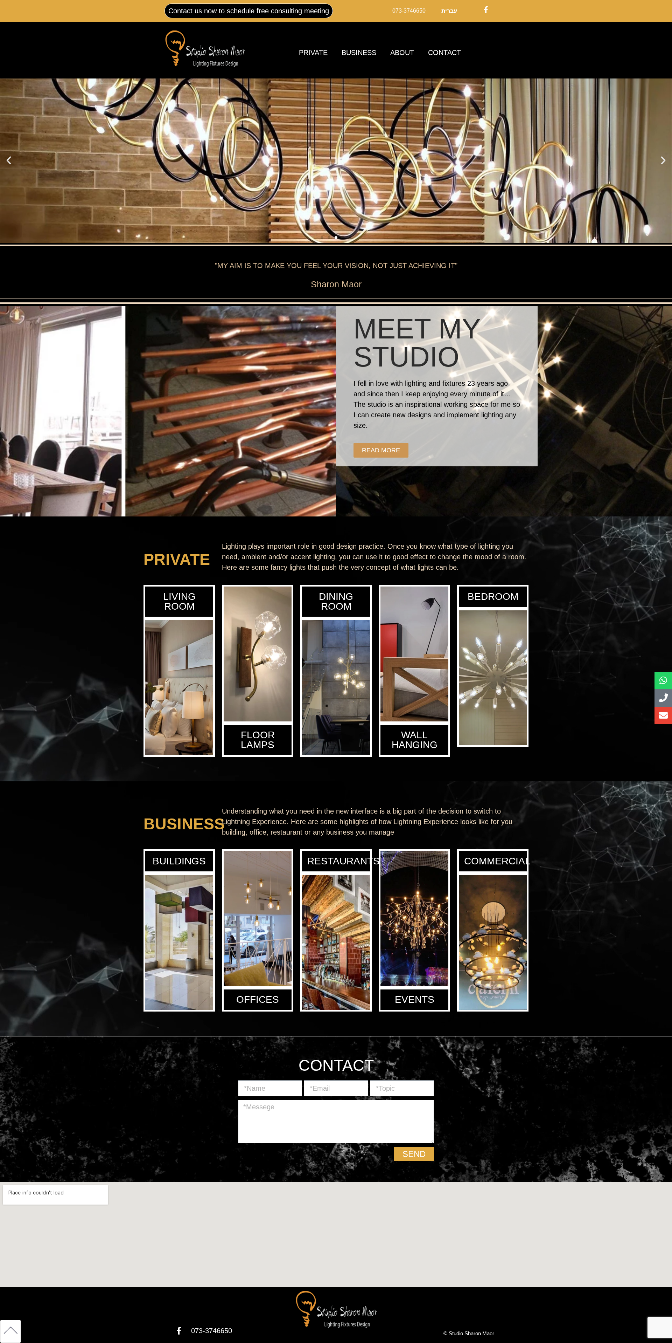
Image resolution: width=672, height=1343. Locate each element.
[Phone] (663, 698)
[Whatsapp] (663, 680)
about (402, 52)
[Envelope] (663, 715)
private (313, 52)
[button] (9, 160)
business (359, 52)
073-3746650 (409, 11)
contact (444, 52)
